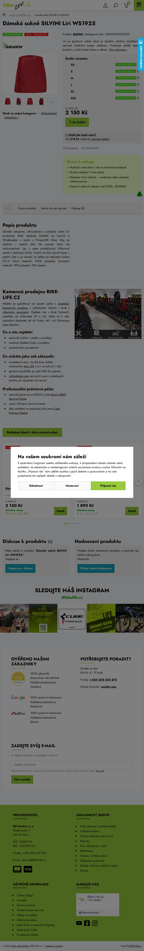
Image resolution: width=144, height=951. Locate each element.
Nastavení (72, 486)
